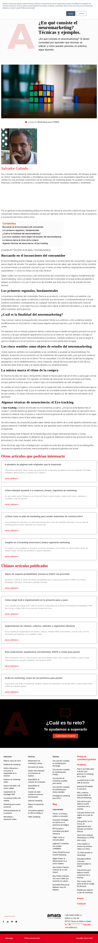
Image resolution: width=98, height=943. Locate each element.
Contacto (81, 904)
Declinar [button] (81, 13)
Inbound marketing (35, 801)
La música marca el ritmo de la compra (20, 240)
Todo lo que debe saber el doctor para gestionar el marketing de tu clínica (85, 772)
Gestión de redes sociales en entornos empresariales (35, 794)
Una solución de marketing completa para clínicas (60, 781)
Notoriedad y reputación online (10, 818)
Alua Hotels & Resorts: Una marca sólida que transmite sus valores (61, 878)
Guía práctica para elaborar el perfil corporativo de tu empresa (84, 805)
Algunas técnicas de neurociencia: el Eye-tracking (25, 243)
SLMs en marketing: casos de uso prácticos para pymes (33, 678)
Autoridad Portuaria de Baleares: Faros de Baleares (61, 887)
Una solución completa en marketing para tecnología (61, 763)
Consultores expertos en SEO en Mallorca (36, 812)
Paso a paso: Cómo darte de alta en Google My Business (85, 884)
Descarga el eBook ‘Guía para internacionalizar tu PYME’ (84, 862)
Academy (81, 765)
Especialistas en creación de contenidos (36, 781)
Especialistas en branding (33, 787)
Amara (80, 898)
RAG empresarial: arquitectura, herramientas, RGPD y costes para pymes (42, 652)
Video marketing (34, 817)
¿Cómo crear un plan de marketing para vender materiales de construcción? (44, 516)
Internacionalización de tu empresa (12, 812)
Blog (55, 804)
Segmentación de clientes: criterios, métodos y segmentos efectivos (40, 626)
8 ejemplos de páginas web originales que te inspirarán (33, 464)
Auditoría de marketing (12, 764)
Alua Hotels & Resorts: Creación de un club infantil (61, 870)
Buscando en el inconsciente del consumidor (23, 227)
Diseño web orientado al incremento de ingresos (36, 773)
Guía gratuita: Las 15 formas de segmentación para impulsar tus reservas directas (85, 826)
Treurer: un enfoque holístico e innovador (60, 815)
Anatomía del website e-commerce (85, 788)
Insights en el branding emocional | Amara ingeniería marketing (37, 542)
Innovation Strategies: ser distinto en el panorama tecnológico (61, 822)
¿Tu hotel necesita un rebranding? (85, 854)
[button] (9, 938)
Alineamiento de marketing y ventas (35, 762)
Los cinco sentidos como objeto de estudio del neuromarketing (32, 237)
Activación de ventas (35, 767)
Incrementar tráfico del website (12, 799)
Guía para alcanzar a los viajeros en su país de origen (85, 815)
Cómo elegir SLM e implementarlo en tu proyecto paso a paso (36, 600)
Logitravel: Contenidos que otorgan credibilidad (61, 846)
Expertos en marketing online (12, 781)
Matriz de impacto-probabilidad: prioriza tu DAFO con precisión (37, 574)
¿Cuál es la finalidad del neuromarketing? (22, 233)
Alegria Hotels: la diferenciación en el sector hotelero (60, 861)
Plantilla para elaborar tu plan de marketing (85, 891)
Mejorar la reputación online (36, 806)
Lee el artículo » (12, 478)
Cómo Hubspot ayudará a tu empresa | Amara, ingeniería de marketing (41, 490)
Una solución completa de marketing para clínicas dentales (61, 789)
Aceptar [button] (70, 13)
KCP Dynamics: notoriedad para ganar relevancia (61, 831)
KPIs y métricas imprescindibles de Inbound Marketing (84, 795)
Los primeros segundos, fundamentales (21, 230)
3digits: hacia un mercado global (59, 839)
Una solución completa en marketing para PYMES (61, 772)
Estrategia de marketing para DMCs (61, 797)
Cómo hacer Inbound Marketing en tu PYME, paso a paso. (85, 837)
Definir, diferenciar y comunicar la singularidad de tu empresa (11, 772)
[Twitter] (53, 197)
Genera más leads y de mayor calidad (12, 787)
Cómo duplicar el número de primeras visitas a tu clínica (84, 846)
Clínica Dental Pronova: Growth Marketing (61, 854)
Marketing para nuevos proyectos (12, 806)
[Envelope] (53, 204)
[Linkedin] (53, 191)
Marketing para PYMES (48, 122)
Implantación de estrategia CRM (9, 793)
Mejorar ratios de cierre (12, 761)
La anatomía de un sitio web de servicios (85, 781)
